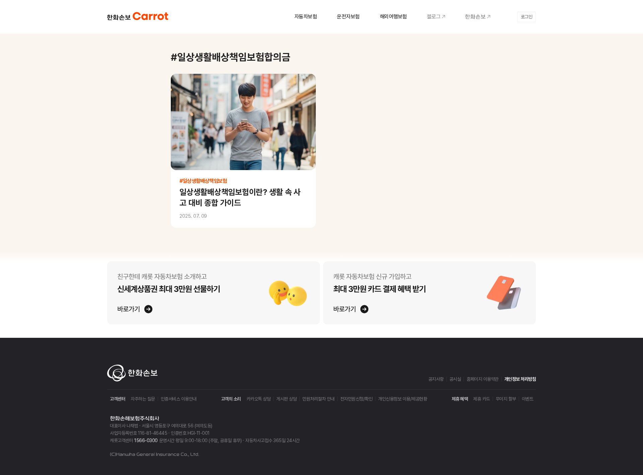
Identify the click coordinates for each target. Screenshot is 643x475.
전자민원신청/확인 (356, 399)
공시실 (455, 379)
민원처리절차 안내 (318, 399)
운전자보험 (348, 16)
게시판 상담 (286, 399)
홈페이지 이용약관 (483, 379)
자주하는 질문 (143, 399)
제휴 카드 (481, 399)
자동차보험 (305, 16)
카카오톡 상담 (258, 399)
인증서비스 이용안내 (179, 399)
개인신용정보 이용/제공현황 (402, 399)
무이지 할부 (506, 399)
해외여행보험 (393, 16)
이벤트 (527, 399)
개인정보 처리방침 (520, 379)
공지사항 (436, 379)
